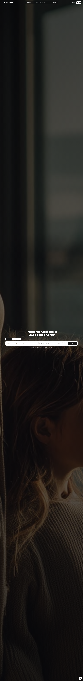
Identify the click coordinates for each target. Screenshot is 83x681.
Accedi (79, 2)
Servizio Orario (42, 2)
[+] (66, 343)
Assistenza (49, 2)
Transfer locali (35, 2)
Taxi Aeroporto (28, 2)
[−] (62, 343)
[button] (44, 343)
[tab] (9, 339)
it (73, 2)
